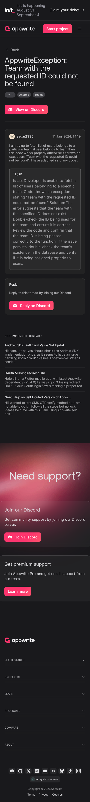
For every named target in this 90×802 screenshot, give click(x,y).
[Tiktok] (70, 771)
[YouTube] (45, 771)
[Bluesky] (61, 771)
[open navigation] (79, 28)
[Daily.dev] (53, 771)
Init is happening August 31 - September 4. (48, 10)
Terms (31, 794)
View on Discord (29, 109)
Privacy (43, 794)
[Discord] (12, 771)
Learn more (18, 591)
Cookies (57, 794)
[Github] (20, 771)
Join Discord (26, 537)
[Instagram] (78, 771)
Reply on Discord (34, 305)
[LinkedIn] (36, 771)
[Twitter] (28, 771)
